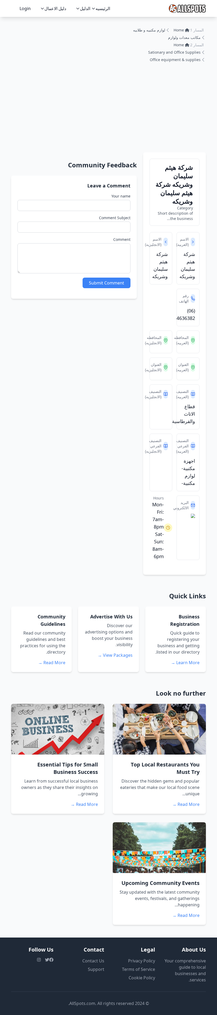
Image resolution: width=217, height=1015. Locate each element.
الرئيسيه (103, 8)
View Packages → (115, 655)
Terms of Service (138, 969)
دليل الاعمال (55, 8)
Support (96, 969)
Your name (120, 196)
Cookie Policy (142, 978)
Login (25, 8)
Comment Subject (114, 217)
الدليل (85, 8)
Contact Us (93, 961)
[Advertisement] (108, 113)
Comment (121, 239)
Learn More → (185, 662)
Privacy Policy (141, 961)
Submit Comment (106, 283)
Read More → (51, 662)
